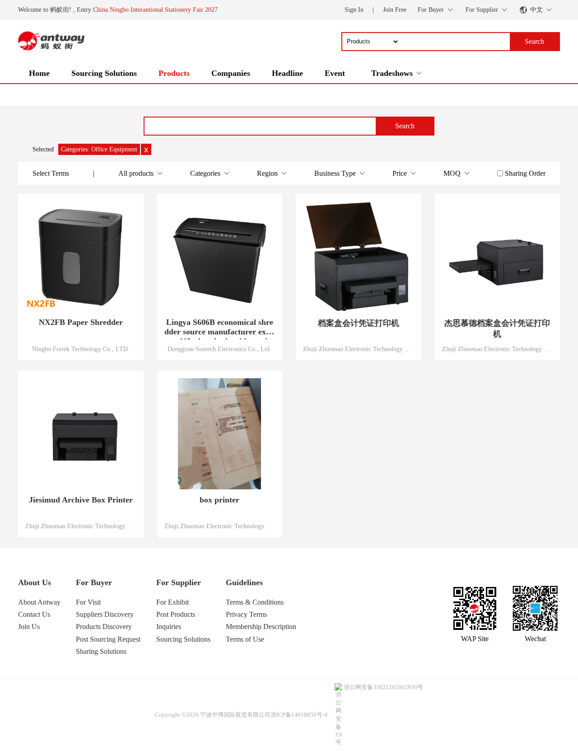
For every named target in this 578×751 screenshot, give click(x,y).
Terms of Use (245, 639)
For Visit (88, 602)
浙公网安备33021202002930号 (383, 687)
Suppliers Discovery (105, 614)
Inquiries (168, 626)
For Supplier (178, 582)
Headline (287, 73)
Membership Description (261, 626)
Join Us (29, 626)
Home (39, 73)
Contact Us (34, 614)
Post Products (175, 614)
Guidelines (244, 582)
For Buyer (94, 582)
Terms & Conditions (255, 602)
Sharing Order (525, 173)
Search (405, 126)
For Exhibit (172, 602)
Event (335, 73)
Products (174, 73)
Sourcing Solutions (104, 73)
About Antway (39, 602)
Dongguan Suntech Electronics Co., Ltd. (219, 348)
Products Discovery (104, 626)
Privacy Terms (246, 614)
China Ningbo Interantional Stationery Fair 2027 (155, 9)
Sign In (354, 9)
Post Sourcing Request (108, 639)
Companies (230, 73)
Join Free (394, 9)
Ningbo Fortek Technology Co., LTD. (81, 348)
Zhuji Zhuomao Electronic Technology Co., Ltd (358, 348)
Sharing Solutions (101, 651)
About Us (34, 582)
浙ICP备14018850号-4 (298, 714)
